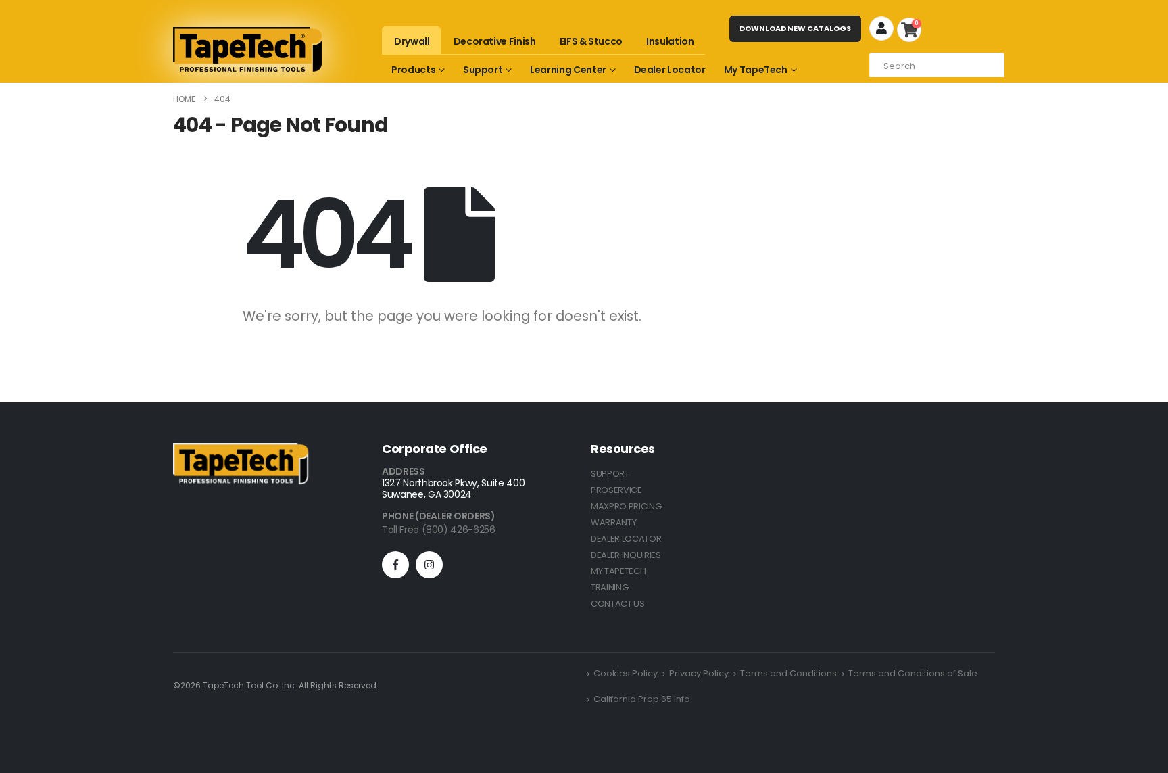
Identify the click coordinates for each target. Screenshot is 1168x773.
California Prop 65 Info (641, 699)
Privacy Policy (699, 673)
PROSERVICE (616, 490)
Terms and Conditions (788, 673)
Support (483, 69)
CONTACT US (618, 603)
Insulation (670, 41)
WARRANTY (613, 522)
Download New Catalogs (795, 28)
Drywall (412, 41)
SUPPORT (610, 473)
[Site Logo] (247, 49)
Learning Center (568, 69)
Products (413, 69)
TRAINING (609, 587)
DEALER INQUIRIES (626, 554)
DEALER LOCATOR (626, 538)
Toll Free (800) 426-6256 (438, 529)
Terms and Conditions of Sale (912, 673)
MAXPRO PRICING (626, 506)
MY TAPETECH (618, 571)
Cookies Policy (625, 673)
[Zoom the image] (240, 450)
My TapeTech (755, 69)
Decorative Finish (495, 41)
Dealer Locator (670, 69)
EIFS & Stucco (591, 41)
